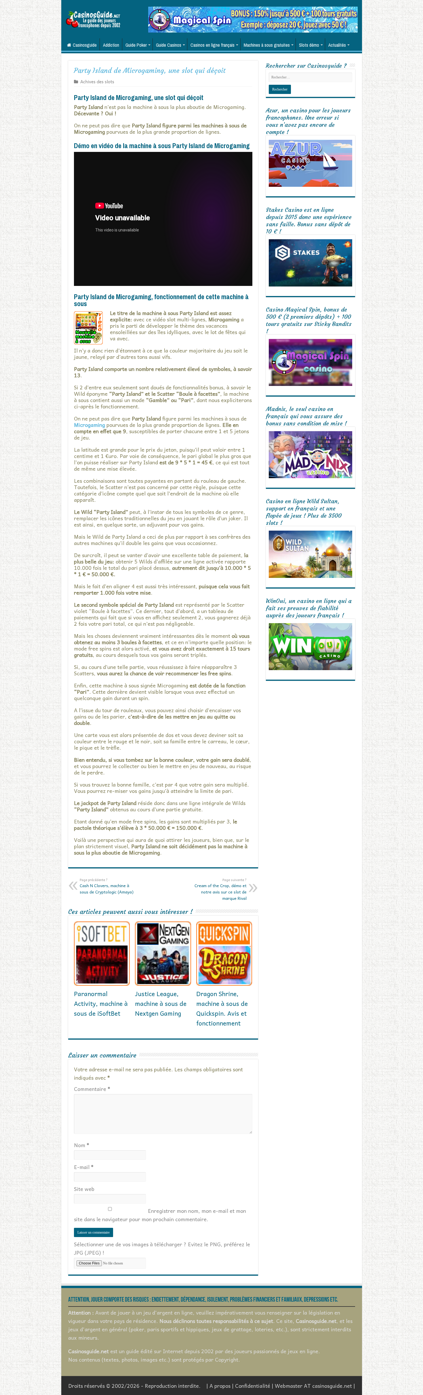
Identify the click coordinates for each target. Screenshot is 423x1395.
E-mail (84, 1167)
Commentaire (92, 1089)
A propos (219, 1385)
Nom (81, 1145)
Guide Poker (136, 45)
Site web (84, 1189)
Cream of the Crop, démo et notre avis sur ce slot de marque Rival (221, 889)
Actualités (337, 45)
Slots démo (309, 45)
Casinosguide (85, 45)
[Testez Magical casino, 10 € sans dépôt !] (253, 19)
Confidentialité (252, 1385)
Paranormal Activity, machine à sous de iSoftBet (101, 1003)
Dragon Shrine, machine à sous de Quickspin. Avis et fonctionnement (222, 1008)
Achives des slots (97, 81)
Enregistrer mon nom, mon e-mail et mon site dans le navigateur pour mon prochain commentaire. (160, 1215)
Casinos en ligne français (212, 45)
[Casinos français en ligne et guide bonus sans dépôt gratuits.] (93, 19)
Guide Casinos (168, 45)
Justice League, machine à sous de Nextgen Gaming (160, 1003)
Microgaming (89, 425)
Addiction (111, 45)
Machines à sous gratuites (267, 45)
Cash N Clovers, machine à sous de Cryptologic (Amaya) (107, 886)
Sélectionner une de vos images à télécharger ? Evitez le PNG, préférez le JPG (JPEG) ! (162, 1248)
